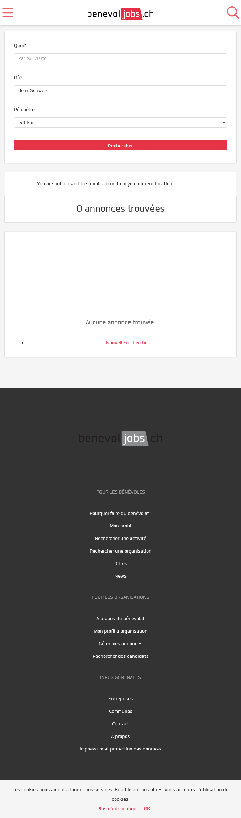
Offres (120, 563)
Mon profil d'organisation (120, 631)
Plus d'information (117, 808)
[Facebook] (100, 466)
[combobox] (120, 58)
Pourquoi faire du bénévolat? (121, 513)
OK (147, 808)
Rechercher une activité (120, 538)
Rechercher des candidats (121, 656)
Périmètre (24, 109)
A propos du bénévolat (120, 618)
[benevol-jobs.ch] (121, 12)
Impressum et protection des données (120, 749)
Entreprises (120, 698)
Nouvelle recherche (126, 343)
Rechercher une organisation (121, 551)
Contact (120, 724)
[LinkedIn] (129, 466)
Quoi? (20, 45)
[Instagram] (142, 466)
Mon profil (120, 526)
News (120, 576)
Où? (18, 77)
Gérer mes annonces (120, 643)
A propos (120, 736)
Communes (120, 711)
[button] (221, 181)
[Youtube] (115, 466)
